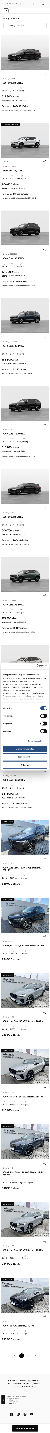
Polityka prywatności (18, 1384)
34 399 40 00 (11, 1403)
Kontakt (12, 1381)
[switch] (43, 716)
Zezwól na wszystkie (25, 749)
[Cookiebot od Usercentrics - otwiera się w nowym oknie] (36, 666)
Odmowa (25, 765)
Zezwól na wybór (25, 757)
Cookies (36, 1384)
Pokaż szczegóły (35, 741)
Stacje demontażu (23, 1387)
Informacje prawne (29, 1381)
